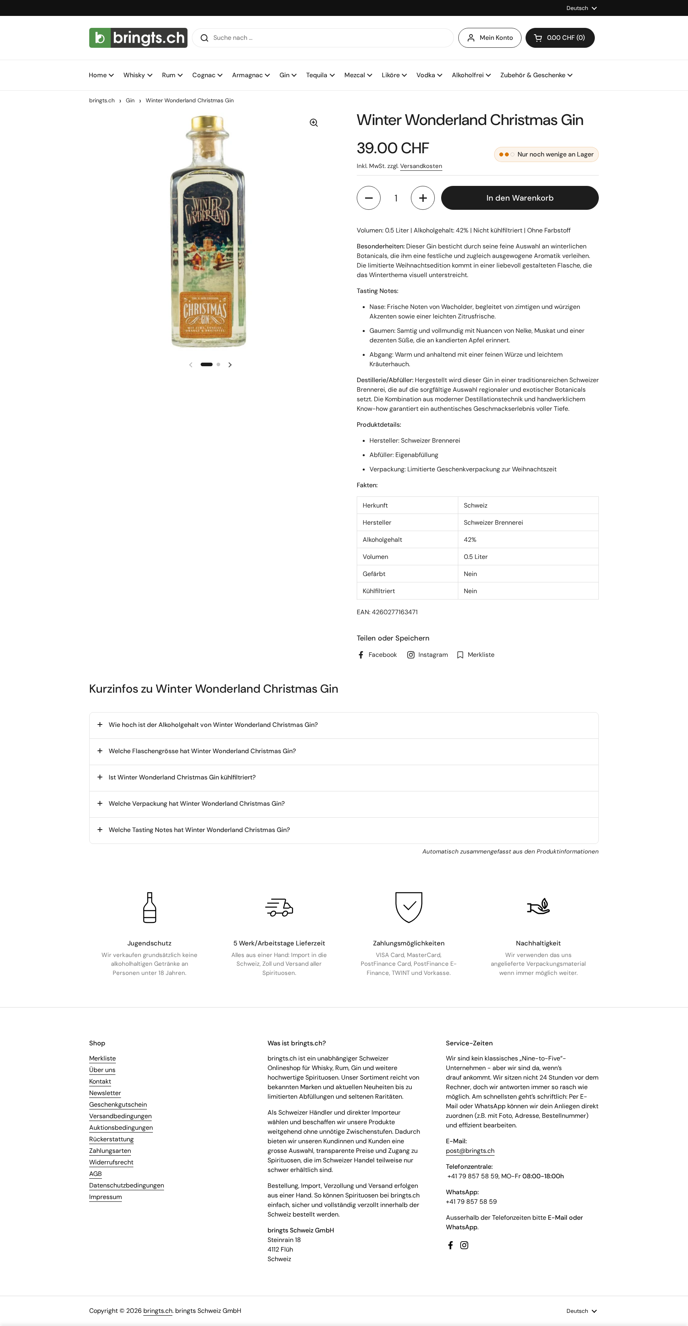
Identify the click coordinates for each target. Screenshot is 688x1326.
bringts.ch (102, 100)
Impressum (105, 1197)
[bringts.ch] (138, 38)
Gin (130, 100)
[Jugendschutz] (150, 907)
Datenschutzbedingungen (126, 1185)
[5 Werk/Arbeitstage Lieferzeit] (279, 907)
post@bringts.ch (470, 1150)
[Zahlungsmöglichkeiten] (409, 907)
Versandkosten (421, 166)
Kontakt (100, 1081)
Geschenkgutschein (118, 1104)
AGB (95, 1174)
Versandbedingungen (120, 1116)
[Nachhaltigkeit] (538, 907)
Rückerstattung (111, 1139)
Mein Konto (496, 37)
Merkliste (102, 1058)
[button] (560, 38)
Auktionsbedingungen (121, 1127)
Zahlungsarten (110, 1150)
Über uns (102, 1070)
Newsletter (105, 1093)
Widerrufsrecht (111, 1162)
